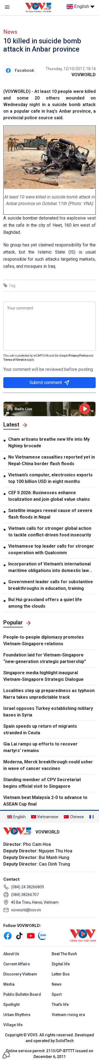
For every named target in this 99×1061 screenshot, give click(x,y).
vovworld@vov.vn (26, 910)
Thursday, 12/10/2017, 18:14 (71, 69)
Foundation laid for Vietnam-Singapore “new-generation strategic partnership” (44, 658)
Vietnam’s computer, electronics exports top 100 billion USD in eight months (50, 478)
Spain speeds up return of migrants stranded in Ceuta (40, 729)
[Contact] (6, 1054)
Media (9, 984)
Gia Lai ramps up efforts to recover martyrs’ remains (40, 747)
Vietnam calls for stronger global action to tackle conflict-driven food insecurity (49, 531)
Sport (57, 994)
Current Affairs (16, 964)
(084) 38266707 (25, 894)
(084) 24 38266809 (27, 887)
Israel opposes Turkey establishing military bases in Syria (48, 712)
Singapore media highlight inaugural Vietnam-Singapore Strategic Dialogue (43, 676)
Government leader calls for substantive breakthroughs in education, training (50, 585)
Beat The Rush (64, 954)
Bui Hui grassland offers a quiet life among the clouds (45, 603)
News (10, 32)
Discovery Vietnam (20, 974)
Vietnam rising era (68, 1014)
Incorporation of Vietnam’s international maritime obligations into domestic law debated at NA (49, 567)
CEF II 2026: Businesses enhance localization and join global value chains (49, 496)
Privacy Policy (78, 355)
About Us (11, 954)
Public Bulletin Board (22, 994)
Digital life (61, 964)
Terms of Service (14, 359)
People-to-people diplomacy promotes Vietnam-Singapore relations (43, 640)
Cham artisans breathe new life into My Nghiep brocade (49, 442)
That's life (60, 1004)
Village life (13, 1025)
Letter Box (61, 974)
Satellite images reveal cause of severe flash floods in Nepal (50, 514)
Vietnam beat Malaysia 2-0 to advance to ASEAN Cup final (45, 801)
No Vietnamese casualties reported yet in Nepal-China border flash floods (51, 460)
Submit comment (45, 382)
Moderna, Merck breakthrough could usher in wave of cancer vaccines (48, 765)
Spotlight (11, 1004)
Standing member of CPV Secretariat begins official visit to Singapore (42, 783)
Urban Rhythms (17, 1014)
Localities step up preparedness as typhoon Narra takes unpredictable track (49, 694)
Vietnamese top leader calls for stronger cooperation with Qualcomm (51, 549)
